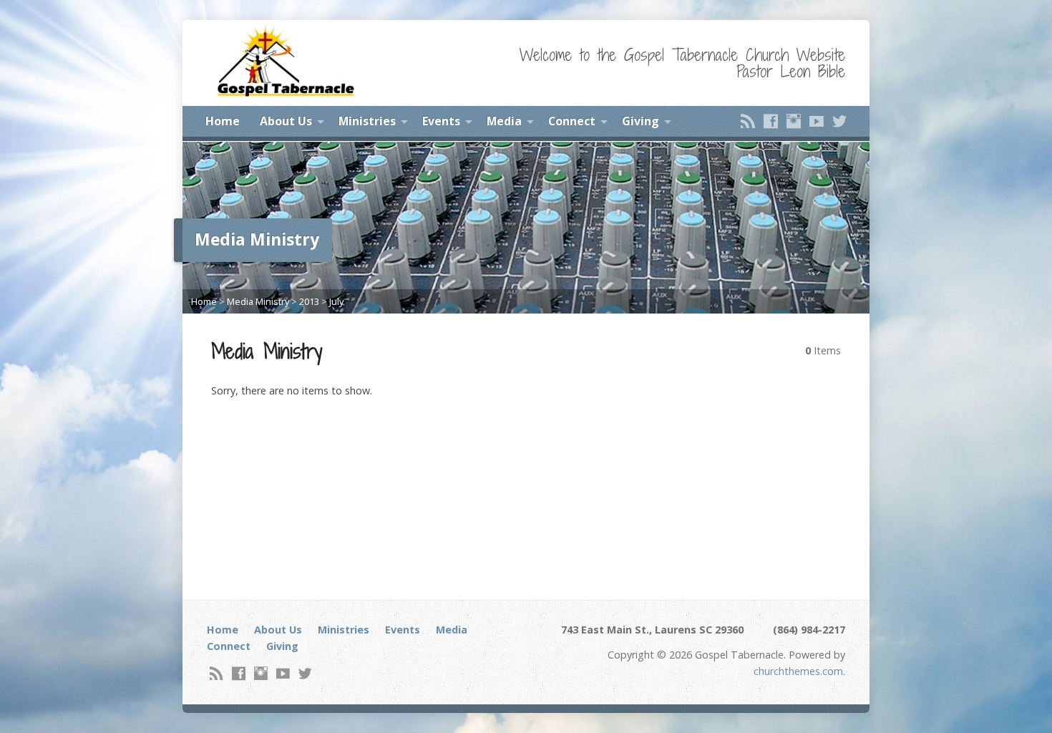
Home (222, 121)
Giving (640, 121)
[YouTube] (816, 121)
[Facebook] (771, 121)
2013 (309, 301)
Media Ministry (258, 301)
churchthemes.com (798, 671)
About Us (286, 121)
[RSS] (748, 121)
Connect (571, 121)
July (336, 301)
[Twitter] (839, 121)
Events (441, 121)
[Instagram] (793, 121)
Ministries (367, 121)
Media (504, 121)
